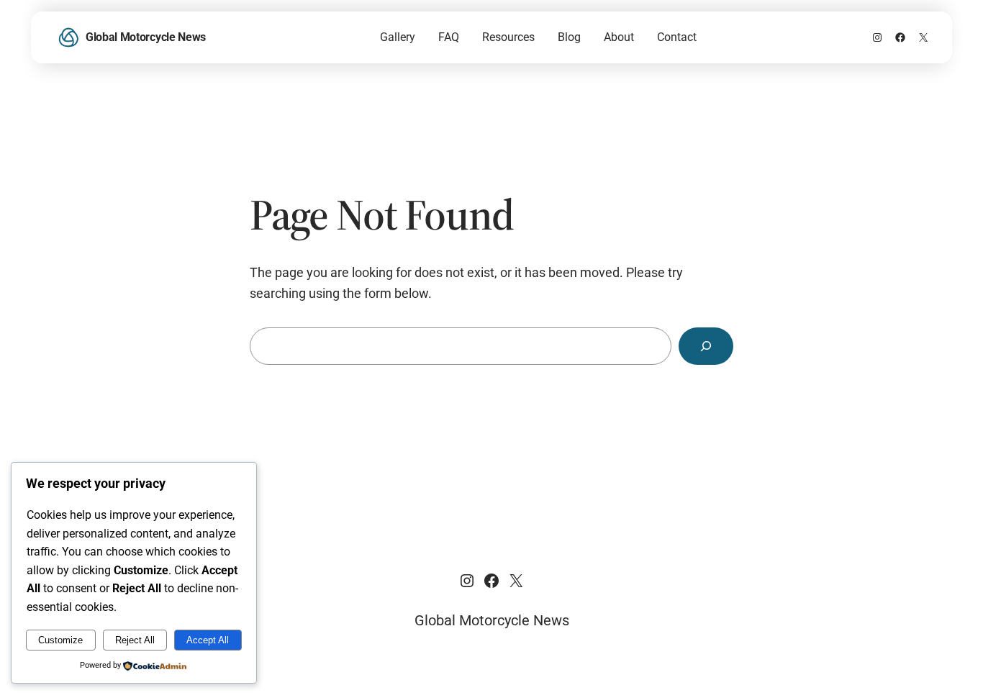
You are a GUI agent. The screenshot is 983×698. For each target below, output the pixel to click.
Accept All (207, 640)
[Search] (706, 346)
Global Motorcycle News (146, 37)
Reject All (135, 640)
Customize (60, 640)
